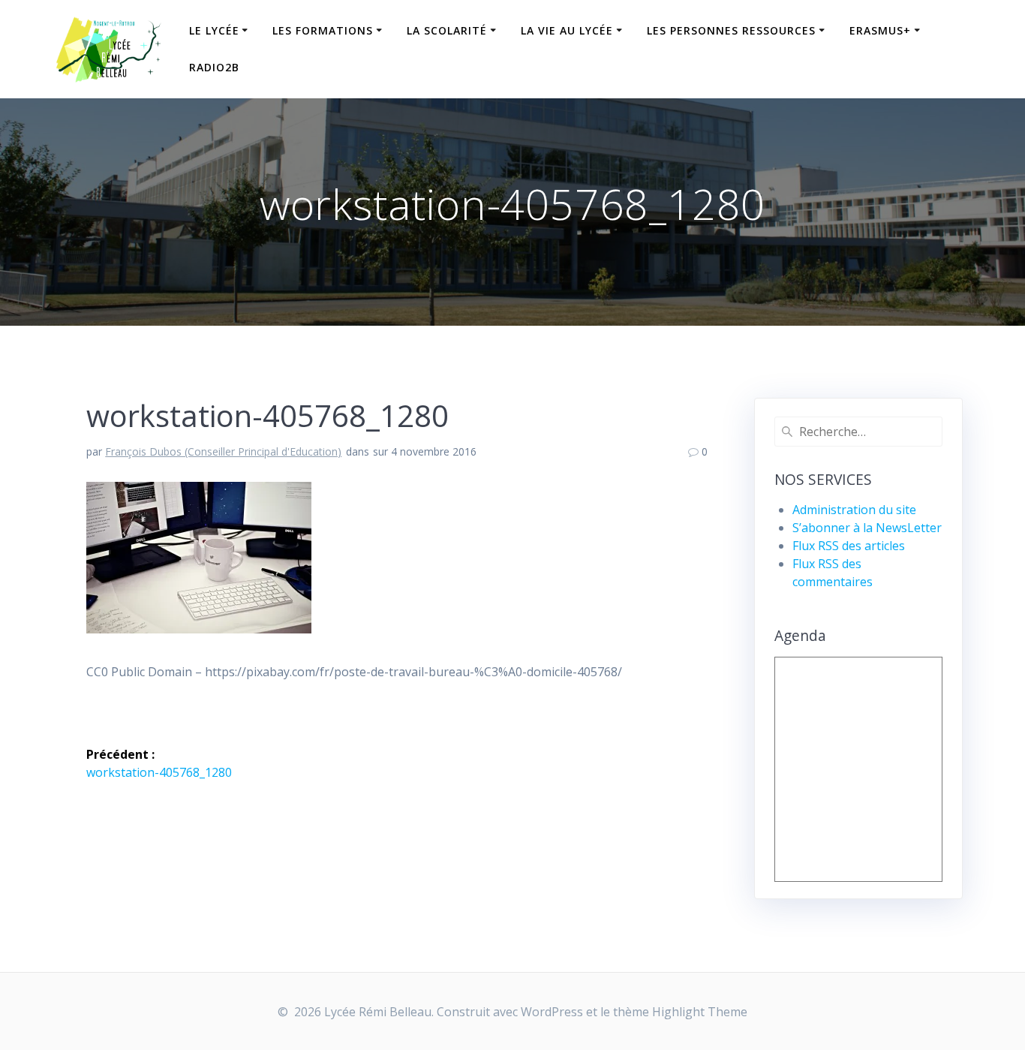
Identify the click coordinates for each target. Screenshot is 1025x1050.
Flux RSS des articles (848, 545)
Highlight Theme (699, 1011)
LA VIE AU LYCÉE (567, 30)
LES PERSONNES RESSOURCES (731, 30)
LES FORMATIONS (322, 30)
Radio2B (214, 67)
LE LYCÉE (214, 30)
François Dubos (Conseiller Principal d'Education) (223, 451)
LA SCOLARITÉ (447, 30)
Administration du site (854, 509)
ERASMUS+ (880, 30)
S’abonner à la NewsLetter (867, 527)
